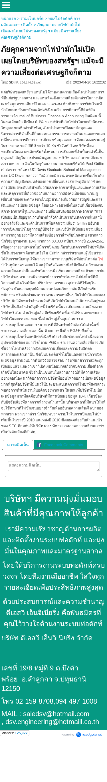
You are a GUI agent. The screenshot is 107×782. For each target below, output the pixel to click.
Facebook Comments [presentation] (63, 444)
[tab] (18, 444)
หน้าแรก (8, 18)
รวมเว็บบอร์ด (32, 18)
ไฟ (100, 259)
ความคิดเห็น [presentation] (18, 444)
